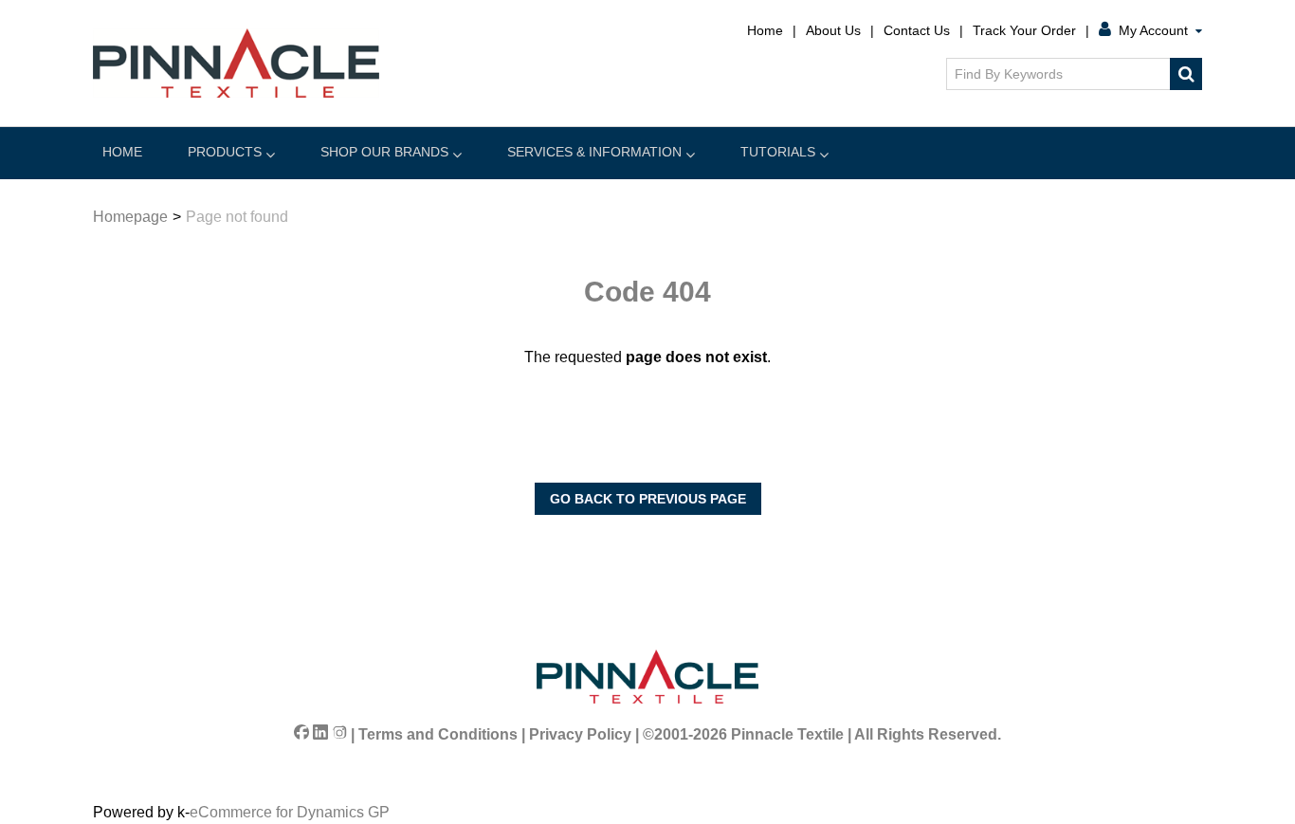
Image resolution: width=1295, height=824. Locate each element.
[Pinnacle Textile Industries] (236, 63)
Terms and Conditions (438, 734)
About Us (833, 30)
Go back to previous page (648, 498)
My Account (1153, 30)
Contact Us (917, 30)
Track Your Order (1024, 30)
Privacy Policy (580, 734)
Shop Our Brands (384, 151)
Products (225, 151)
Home (765, 30)
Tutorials (777, 151)
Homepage (130, 217)
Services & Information (594, 151)
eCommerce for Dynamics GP (290, 812)
